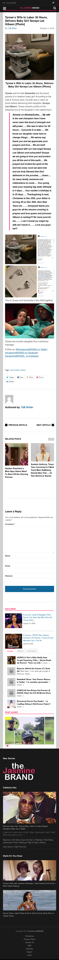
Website (9, 575)
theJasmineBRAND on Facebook (21, 352)
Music (8, 718)
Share (11, 381)
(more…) (34, 660)
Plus (31, 377)
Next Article (44, 425)
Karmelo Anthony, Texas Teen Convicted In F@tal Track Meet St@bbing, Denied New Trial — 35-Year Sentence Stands (42, 470)
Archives (29, 948)
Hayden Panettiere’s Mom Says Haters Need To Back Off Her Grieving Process (16, 472)
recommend (14, 370)
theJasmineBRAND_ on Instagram (22, 355)
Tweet (11, 377)
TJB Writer (12, 28)
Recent (20, 651)
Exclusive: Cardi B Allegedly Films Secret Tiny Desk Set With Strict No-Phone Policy (38, 617)
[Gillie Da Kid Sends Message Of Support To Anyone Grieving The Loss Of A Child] (29, 731)
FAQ (29, 945)
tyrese (22, 370)
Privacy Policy (29, 939)
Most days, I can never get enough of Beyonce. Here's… (33, 671)
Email (7, 565)
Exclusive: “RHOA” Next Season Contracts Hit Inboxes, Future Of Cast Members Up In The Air (38, 638)
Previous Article (18, 425)
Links (29, 955)
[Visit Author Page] (9, 399)
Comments (31, 651)
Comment (10, 524)
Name (7, 555)
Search (29, 952)
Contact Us (29, 942)
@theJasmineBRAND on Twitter (31, 349)
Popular (10, 651)
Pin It (41, 377)
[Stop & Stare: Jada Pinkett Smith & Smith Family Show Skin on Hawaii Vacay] (29, 900)
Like (21, 377)
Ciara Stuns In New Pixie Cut (14, 846)
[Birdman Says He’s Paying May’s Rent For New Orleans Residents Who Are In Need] (29, 807)
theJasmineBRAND (35, 931)
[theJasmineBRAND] (29, 8)
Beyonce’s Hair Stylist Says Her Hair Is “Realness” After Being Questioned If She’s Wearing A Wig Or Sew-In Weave (28, 841)
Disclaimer (29, 936)
